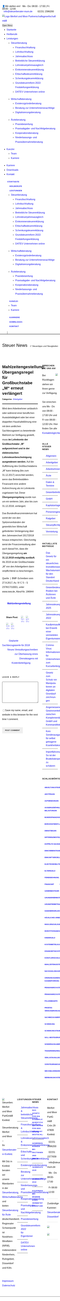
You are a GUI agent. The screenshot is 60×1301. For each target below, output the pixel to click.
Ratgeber (50, 518)
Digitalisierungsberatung (28, 112)
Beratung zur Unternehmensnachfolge (35, 108)
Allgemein (51, 456)
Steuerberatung (19, 43)
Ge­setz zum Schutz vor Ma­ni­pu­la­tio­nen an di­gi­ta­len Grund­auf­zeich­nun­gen (51, 686)
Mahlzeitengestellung (19, 603)
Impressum (8, 1281)
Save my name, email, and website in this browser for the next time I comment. (20, 714)
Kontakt (10, 174)
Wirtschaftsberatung (21, 99)
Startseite (11, 29)
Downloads (12, 170)
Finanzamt (49, 884)
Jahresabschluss (24, 56)
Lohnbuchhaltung (24, 52)
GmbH (49, 499)
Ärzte (48, 475)
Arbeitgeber (17, 399)
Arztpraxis (50, 794)
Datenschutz (8, 1285)
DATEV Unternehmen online (30, 92)
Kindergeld (50, 938)
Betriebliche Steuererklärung (30, 60)
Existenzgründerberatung (28, 103)
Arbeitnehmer (53, 469)
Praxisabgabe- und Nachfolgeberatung (35, 128)
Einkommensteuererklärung (29, 69)
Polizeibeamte (51, 1001)
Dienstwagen (50, 831)
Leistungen (12, 38)
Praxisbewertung (24, 124)
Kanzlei (10, 149)
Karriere (15, 158)
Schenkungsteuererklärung (29, 78)
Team (14, 153)
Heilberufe (12, 34)
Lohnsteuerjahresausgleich (29, 65)
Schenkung (50, 1024)
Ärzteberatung (18, 120)
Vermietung (52, 531)
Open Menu (7, 25)
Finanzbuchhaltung (25, 47)
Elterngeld (50, 871)
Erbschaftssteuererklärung (28, 74)
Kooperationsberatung (26, 133)
